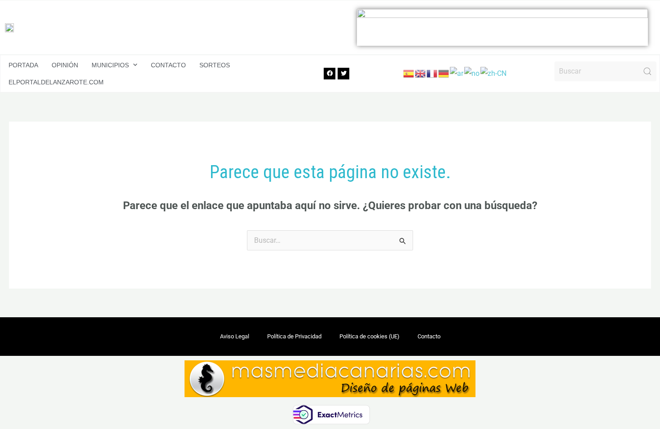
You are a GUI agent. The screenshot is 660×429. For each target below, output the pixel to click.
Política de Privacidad (294, 336)
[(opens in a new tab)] (502, 27)
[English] (421, 73)
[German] (444, 73)
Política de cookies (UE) (369, 336)
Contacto (168, 65)
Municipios (110, 65)
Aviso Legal (234, 336)
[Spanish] (409, 73)
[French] (432, 73)
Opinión (65, 65)
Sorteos (214, 65)
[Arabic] (457, 73)
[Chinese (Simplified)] (493, 73)
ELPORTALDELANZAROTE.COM (56, 82)
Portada (23, 65)
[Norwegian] (472, 73)
